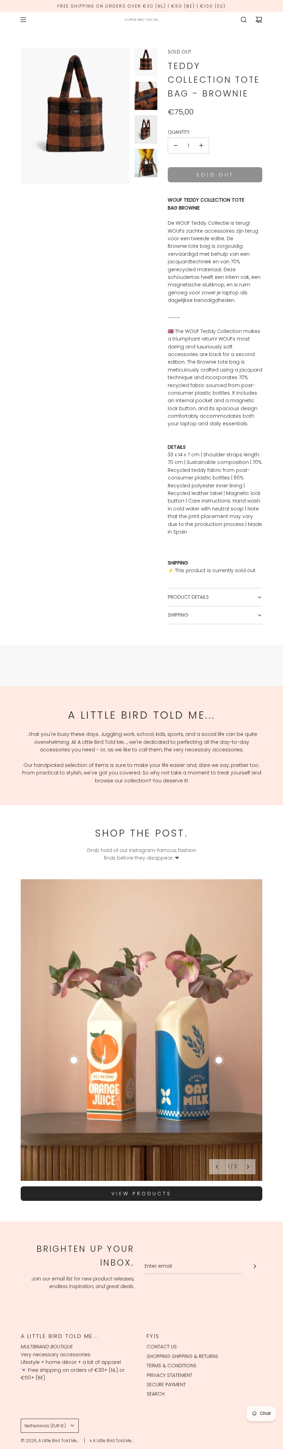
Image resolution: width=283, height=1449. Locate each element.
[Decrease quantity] (175, 145)
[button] (216, 1166)
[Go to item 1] (73, 1060)
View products (141, 1193)
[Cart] (258, 19)
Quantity (178, 132)
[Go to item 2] (218, 1060)
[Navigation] (23, 19)
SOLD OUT (179, 51)
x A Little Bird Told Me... (112, 1440)
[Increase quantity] (201, 145)
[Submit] (254, 1266)
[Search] (243, 19)
